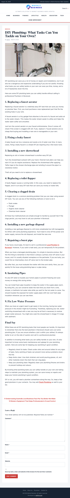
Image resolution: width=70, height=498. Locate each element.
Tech (62, 15)
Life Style (35, 15)
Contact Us (44, 490)
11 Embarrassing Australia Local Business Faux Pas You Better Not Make (30, 399)
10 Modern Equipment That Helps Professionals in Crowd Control (32, 401)
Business (16, 15)
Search (64, 8)
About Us (29, 490)
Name (7, 444)
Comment (8, 418)
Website (7, 461)
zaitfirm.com (39, 495)
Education (53, 15)
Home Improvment (35, 20)
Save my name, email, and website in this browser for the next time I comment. (28, 471)
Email (7, 453)
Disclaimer (37, 490)
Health (44, 15)
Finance (25, 15)
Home (8, 15)
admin (8, 39)
